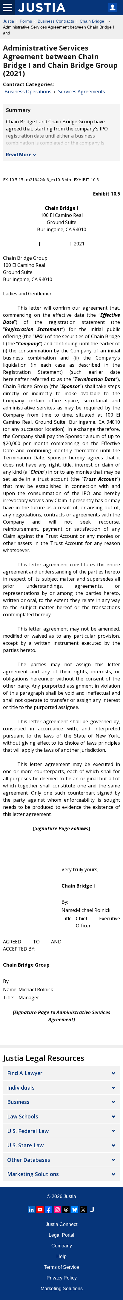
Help (61, 1256)
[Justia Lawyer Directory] (92, 1209)
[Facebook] (48, 1209)
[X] (83, 1209)
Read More (19, 154)
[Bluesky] (74, 1209)
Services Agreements (81, 91)
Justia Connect (61, 1224)
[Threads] (66, 1209)
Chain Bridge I (93, 21)
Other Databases (28, 1159)
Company (61, 1245)
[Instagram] (57, 1209)
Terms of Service (61, 1267)
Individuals (21, 1087)
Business (18, 1101)
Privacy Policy (62, 1277)
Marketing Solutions (33, 1174)
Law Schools (22, 1116)
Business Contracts (56, 21)
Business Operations (27, 91)
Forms (26, 21)
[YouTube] (40, 1209)
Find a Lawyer (24, 1073)
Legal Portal (61, 1235)
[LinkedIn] (31, 1209)
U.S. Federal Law (28, 1130)
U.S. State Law (25, 1145)
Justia (8, 21)
